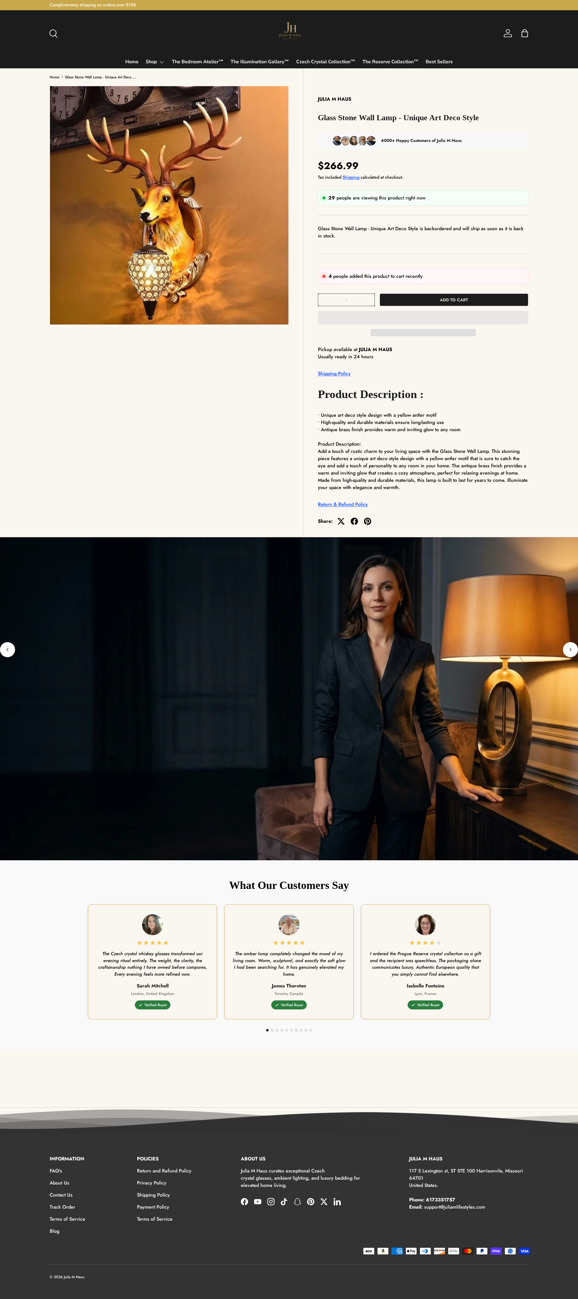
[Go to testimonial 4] (282, 1030)
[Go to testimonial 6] (291, 1030)
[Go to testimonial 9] (306, 1030)
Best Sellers (439, 61)
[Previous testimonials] (7, 649)
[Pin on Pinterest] (367, 521)
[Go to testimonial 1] (267, 1030)
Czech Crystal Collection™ (325, 61)
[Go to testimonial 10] (310, 1030)
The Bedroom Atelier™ (197, 61)
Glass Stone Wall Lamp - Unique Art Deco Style (101, 77)
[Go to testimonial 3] (277, 1030)
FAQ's (56, 1170)
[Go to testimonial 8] (301, 1030)
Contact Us (61, 1194)
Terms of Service (67, 1219)
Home (131, 61)
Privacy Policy (151, 1182)
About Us (59, 1182)
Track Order (62, 1206)
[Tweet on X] (341, 521)
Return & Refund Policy (343, 504)
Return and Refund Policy (164, 1170)
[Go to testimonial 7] (296, 1030)
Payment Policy (153, 1206)
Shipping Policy (334, 373)
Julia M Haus (74, 1277)
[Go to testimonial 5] (286, 1030)
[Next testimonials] (570, 649)
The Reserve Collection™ (390, 61)
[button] (423, 317)
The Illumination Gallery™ (260, 61)
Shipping (351, 177)
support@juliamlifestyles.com (454, 1206)
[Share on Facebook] (354, 521)
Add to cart (454, 300)
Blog (54, 1231)
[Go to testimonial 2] (272, 1030)
